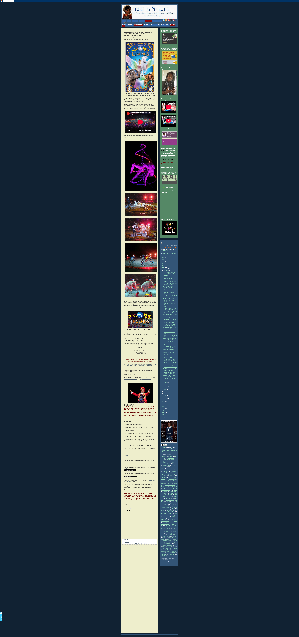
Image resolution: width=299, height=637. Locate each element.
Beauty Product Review (167, 461)
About (129, 21)
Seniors (175, 534)
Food (167, 25)
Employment (164, 486)
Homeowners (163, 506)
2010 (163, 408)
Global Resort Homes (170, 500)
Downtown (174, 480)
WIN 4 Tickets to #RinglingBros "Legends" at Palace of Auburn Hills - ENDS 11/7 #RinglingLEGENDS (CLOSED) (138, 33)
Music (166, 522)
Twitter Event (168, 548)
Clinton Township (165, 474)
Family (139, 543)
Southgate (162, 539)
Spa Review (169, 539)
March (165, 395)
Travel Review (166, 546)
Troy (173, 546)
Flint (164, 496)
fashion (166, 150)
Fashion (124, 25)
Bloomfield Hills (166, 465)
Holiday (172, 504)
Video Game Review (165, 551)
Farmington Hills (173, 491)
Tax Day (175, 540)
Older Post (155, 630)
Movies (158, 25)
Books (164, 466)
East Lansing (166, 482)
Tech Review (173, 542)
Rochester (166, 531)
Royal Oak (172, 533)
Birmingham (163, 462)
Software (165, 537)
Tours (164, 545)
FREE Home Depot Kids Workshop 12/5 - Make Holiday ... (168, 300)
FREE (165, 488)
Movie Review (165, 521)
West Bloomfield (171, 552)
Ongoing (168, 525)
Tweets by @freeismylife (166, 169)
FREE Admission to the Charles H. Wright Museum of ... (169, 288)
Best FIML (147, 25)
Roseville (166, 533)
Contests (148, 21)
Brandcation (173, 466)
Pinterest (130, 481)
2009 (163, 410)
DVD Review (173, 477)
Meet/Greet (163, 518)
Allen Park (163, 456)
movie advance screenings (167, 153)
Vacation (175, 548)
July (164, 387)
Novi (173, 524)
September (166, 384)
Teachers (165, 542)
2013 (163, 403)
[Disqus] (139, 565)
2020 (163, 258)
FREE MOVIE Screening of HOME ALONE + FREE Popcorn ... (169, 332)
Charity (165, 471)
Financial (170, 494)
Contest (135, 543)
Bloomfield (175, 463)
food (173, 150)
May (164, 391)
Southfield (172, 537)
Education (169, 483)
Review (175, 530)
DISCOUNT (164, 477)
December (165, 268)
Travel (130, 25)
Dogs (168, 480)
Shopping (175, 536)
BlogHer (162, 463)
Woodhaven (163, 554)
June (164, 389)
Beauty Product (170, 459)
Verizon (173, 549)
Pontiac (174, 528)
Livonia (175, 513)
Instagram (126, 449)
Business (170, 468)
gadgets (162, 152)
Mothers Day (163, 519)
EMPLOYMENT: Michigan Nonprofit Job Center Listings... (169, 305)
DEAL (171, 475)
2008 (163, 412)
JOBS (162, 25)
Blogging (169, 463)
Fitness (175, 494)
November (146, 543)
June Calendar (138, 25)
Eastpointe (163, 483)
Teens (176, 543)
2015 (163, 267)
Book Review (174, 465)
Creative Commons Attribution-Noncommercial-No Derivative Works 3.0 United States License (169, 450)
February (165, 397)
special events (164, 155)
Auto (162, 459)
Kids (142, 543)
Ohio (162, 525)
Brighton (162, 468)
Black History (172, 462)
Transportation (169, 545)
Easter (173, 482)
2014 (163, 401)
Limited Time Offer (169, 512)
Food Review (169, 498)
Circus (174, 472)
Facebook (126, 455)
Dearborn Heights (172, 479)
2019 (163, 259)
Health (164, 504)
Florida (169, 496)
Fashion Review (173, 493)
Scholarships (163, 534)
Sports (175, 539)
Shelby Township (166, 536)
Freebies (134, 21)
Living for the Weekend (166, 513)
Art (164, 458)
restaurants (167, 156)
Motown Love (172, 519)
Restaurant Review (165, 530)
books (170, 150)
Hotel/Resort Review (165, 507)
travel (169, 155)
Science (170, 534)
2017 (163, 263)
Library (175, 510)
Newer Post (124, 630)
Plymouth (168, 528)
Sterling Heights (167, 540)
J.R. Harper (163, 447)
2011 (163, 406)
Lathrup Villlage (169, 510)
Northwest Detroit (165, 524)
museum (163, 555)
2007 (163, 414)
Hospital (172, 506)
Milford (173, 518)
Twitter (125, 468)
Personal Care (166, 527)
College (173, 474)
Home (123, 21)
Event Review (174, 486)
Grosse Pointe (166, 503)
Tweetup (162, 548)
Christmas (168, 472)
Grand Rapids (174, 501)
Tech (152, 25)
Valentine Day (166, 549)
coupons (171, 554)
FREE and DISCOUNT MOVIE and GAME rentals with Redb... (170, 292)
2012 (163, 405)
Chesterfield (173, 471)
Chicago (162, 472)
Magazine (175, 515)
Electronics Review (170, 485)
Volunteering (173, 551)
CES (166, 469)
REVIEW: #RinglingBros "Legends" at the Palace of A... (169, 343)
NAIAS (174, 522)
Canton (175, 469)
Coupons (141, 21)
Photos (173, 527)
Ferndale (164, 494)
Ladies (162, 510)
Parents (175, 525)
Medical (173, 516)
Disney (162, 480)
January (165, 398)
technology (168, 152)
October (165, 382)
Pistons (162, 528)
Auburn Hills (130, 543)
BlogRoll (158, 21)
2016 (163, 265)
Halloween (175, 503)
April (164, 393)
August (165, 386)
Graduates (168, 501)
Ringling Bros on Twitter (145, 379)
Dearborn (163, 479)
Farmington (166, 491)
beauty (173, 152)
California (170, 469)
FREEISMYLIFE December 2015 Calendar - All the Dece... (169, 274)
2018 (163, 261)
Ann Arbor (170, 456)
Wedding (162, 552)
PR (153, 21)
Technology (167, 543)
